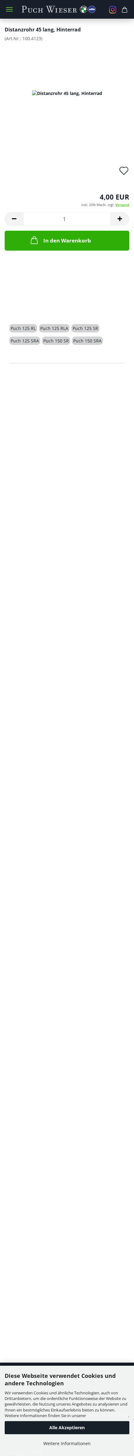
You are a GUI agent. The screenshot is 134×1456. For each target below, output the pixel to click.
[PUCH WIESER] (67, 9)
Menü (9, 9)
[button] (14, 219)
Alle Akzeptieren (67, 1427)
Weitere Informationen (67, 1443)
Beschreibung (33, 306)
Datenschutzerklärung (107, 1415)
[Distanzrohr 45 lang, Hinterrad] (67, 93)
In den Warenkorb (67, 240)
